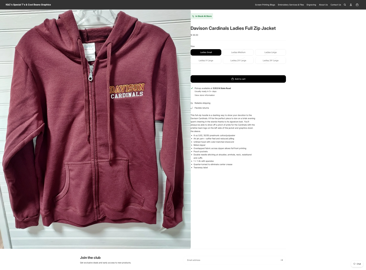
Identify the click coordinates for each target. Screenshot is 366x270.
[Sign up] (282, 260)
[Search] (345, 5)
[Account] (351, 5)
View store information (205, 95)
